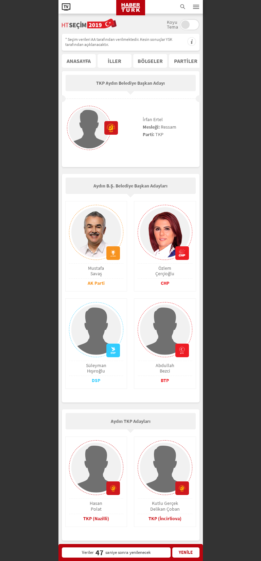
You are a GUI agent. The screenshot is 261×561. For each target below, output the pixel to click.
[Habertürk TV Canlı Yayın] (66, 7)
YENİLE (186, 552)
